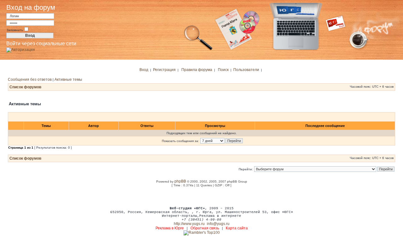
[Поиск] (198, 49)
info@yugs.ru (218, 224)
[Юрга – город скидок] (339, 49)
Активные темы (68, 79)
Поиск (223, 70)
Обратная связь (204, 228)
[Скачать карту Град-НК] (241, 49)
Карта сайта (237, 228)
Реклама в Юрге (170, 228)
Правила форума (196, 70)
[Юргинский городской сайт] (301, 49)
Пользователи (246, 70)
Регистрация (164, 70)
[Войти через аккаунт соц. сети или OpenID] (20, 49)
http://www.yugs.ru (189, 224)
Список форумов (25, 87)
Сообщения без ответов (30, 79)
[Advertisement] (201, 196)
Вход (143, 70)
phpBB (180, 181)
